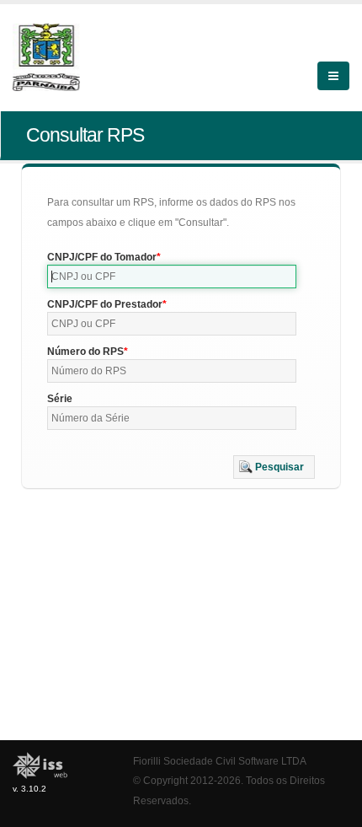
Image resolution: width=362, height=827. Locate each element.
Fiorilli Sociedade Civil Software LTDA (219, 760)
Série (59, 399)
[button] (274, 467)
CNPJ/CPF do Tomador (102, 257)
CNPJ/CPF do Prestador (104, 304)
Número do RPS (85, 351)
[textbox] (171, 276)
